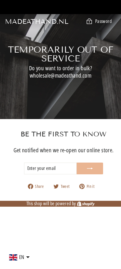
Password (103, 21)
